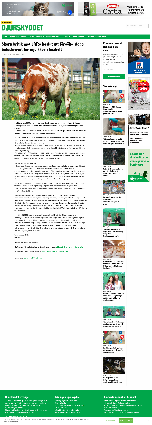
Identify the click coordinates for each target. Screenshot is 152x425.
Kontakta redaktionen (97, 37)
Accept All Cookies (126, 421)
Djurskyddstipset (53, 37)
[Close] (148, 421)
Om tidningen (78, 37)
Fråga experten (36, 37)
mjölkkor (39, 258)
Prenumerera (114, 76)
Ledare (23, 37)
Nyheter (13, 37)
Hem (5, 37)
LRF (33, 258)
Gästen (67, 37)
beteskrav (27, 258)
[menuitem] (5, 37)
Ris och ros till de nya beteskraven (55, 251)
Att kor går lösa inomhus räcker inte (69, 247)
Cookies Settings (110, 421)
